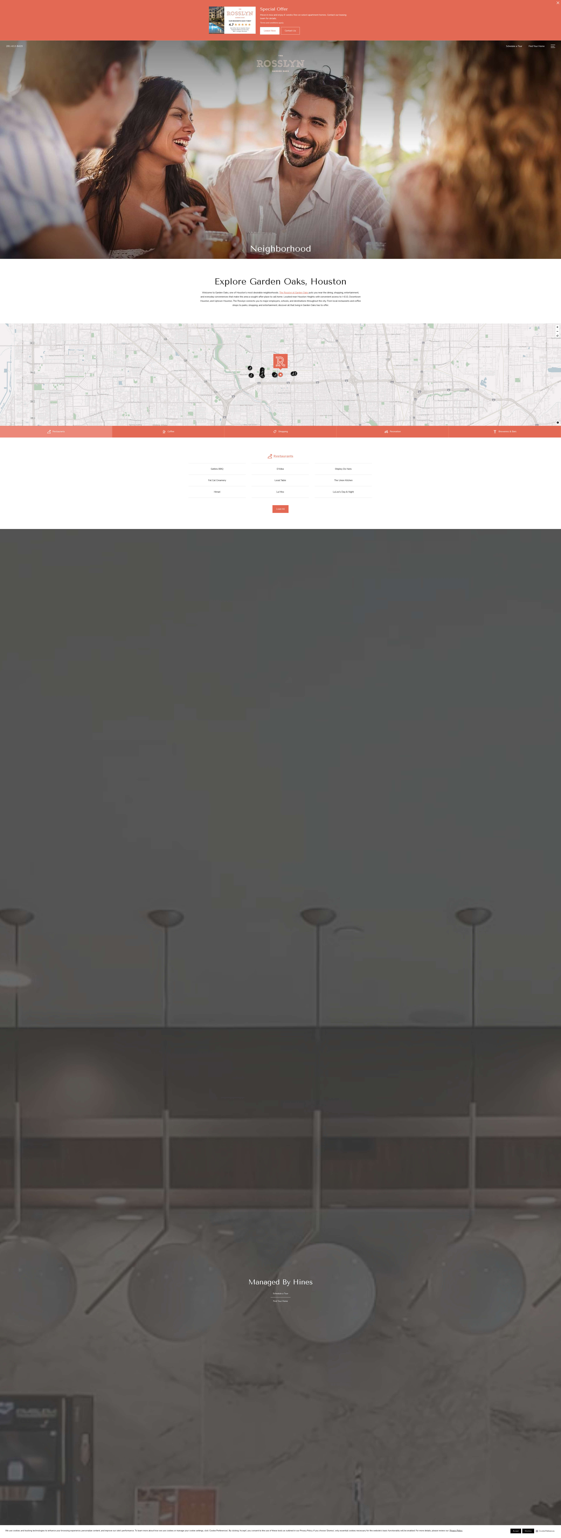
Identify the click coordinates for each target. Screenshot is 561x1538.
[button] (545, 1531)
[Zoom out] (557, 331)
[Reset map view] (557, 335)
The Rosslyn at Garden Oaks (293, 292)
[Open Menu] (553, 46)
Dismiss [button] (528, 1531)
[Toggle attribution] (558, 422)
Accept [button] (516, 1531)
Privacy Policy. (456, 1530)
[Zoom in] (557, 327)
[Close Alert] (558, 3)
